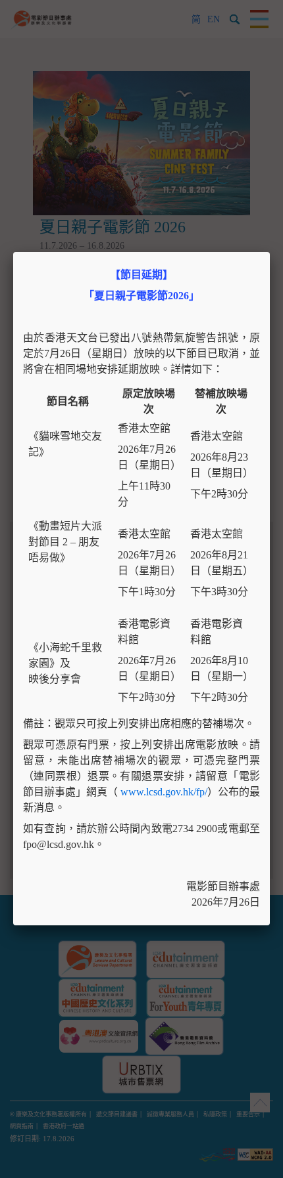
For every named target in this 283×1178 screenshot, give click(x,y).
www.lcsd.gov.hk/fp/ (163, 791)
